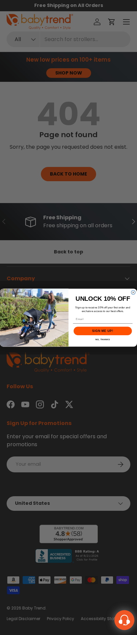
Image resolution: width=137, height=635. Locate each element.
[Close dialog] (133, 292)
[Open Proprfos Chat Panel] (124, 620)
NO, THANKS (102, 339)
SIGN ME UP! (102, 331)
